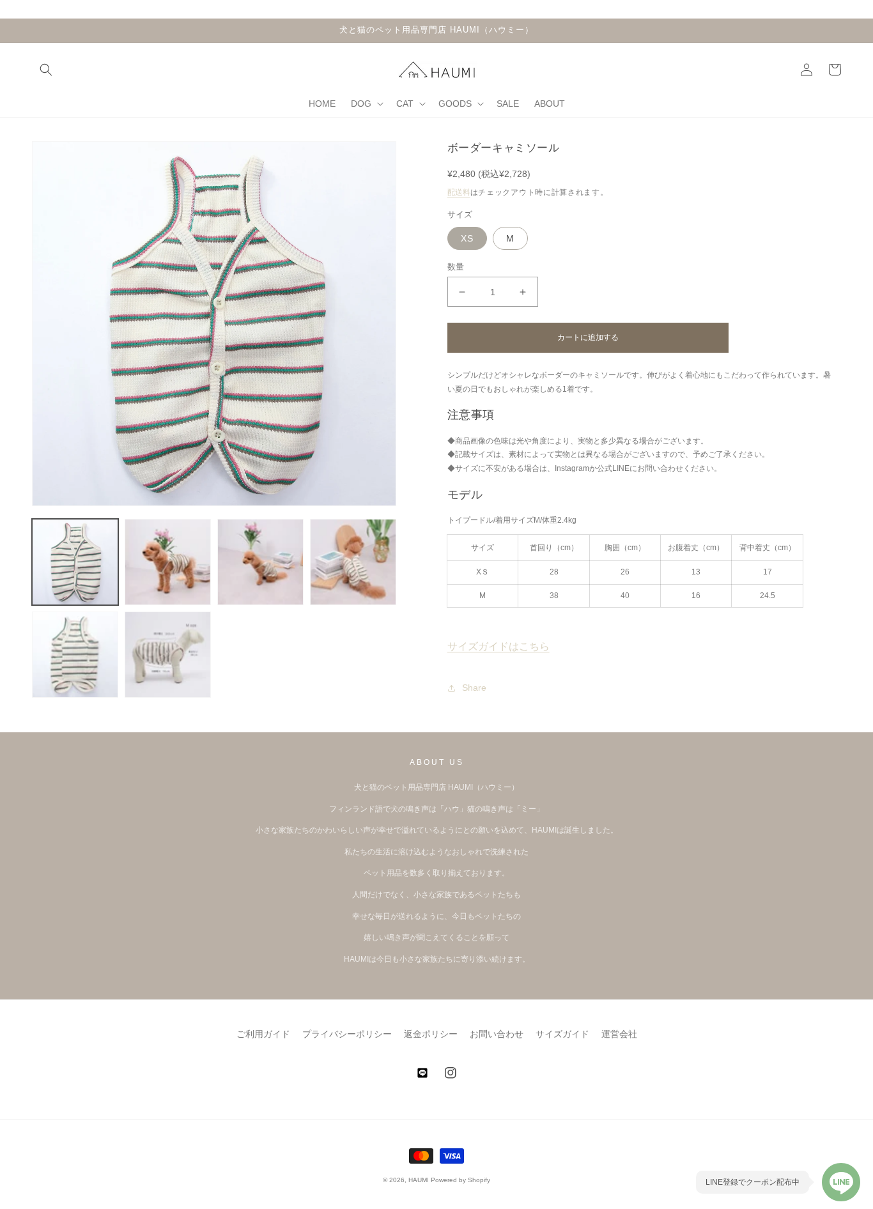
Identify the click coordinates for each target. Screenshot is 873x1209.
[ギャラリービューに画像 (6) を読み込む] (168, 655)
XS (467, 238)
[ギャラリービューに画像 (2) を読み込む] (168, 562)
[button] (46, 70)
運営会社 (619, 1034)
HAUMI (418, 1179)
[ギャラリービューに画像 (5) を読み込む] (75, 655)
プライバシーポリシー (347, 1034)
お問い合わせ (496, 1034)
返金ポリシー (431, 1034)
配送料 (458, 192)
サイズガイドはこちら (498, 646)
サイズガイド (562, 1034)
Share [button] (474, 687)
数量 (456, 267)
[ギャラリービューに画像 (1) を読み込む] (75, 562)
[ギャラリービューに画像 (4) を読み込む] (353, 562)
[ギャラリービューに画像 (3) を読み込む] (260, 562)
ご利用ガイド (263, 1034)
